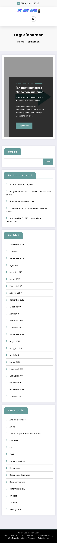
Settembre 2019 (17, 300)
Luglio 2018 (15, 341)
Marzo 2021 (15, 279)
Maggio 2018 (16, 348)
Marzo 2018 (15, 362)
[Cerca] (33, 18)
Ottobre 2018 (15, 327)
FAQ (11, 447)
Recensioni (15, 468)
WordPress (12, 538)
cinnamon (22, 101)
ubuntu (37, 101)
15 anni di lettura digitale (21, 184)
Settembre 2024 (17, 258)
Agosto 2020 (16, 293)
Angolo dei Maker (18, 419)
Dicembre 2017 (16, 382)
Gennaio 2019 (16, 320)
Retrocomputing (17, 482)
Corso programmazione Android (25, 433)
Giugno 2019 (16, 306)
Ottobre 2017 (15, 396)
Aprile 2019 (14, 313)
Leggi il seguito (24, 126)
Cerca (12, 151)
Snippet (24, 83)
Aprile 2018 (14, 355)
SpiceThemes (43, 538)
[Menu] (24, 19)
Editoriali (14, 440)
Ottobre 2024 (16, 251)
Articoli (18, 83)
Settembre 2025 (17, 244)
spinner (30, 101)
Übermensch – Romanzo (22, 201)
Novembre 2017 (17, 389)
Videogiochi (15, 509)
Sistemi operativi (17, 488)
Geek (12, 454)
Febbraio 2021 (16, 286)
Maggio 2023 (16, 272)
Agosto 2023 (16, 265)
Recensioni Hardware (20, 475)
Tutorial (31, 83)
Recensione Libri (17, 461)
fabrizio (21, 97)
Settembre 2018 (17, 334)
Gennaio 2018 (16, 375)
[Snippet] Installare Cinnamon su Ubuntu (30, 90)
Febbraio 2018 (16, 369)
